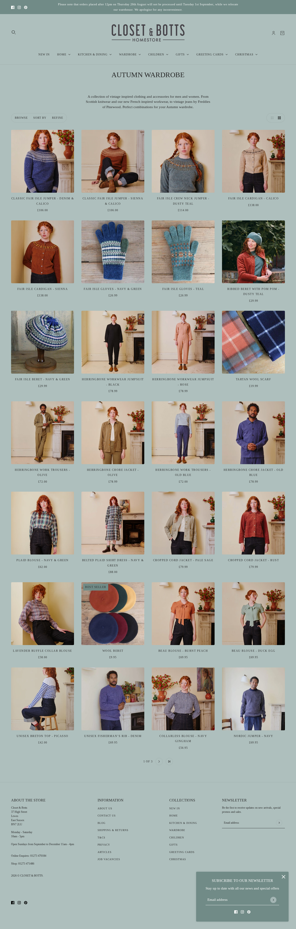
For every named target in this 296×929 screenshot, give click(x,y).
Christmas (177, 859)
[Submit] (273, 900)
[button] (271, 117)
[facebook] (12, 7)
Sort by (39, 117)
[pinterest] (25, 7)
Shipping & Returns (113, 830)
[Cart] (282, 33)
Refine (57, 117)
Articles (104, 852)
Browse (21, 117)
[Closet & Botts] (148, 33)
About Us (105, 808)
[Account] (273, 33)
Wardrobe (177, 830)
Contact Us (107, 815)
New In (174, 808)
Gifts (173, 844)
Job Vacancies (109, 859)
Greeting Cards (181, 852)
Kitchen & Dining (183, 823)
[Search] (13, 32)
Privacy (104, 844)
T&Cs (101, 837)
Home (173, 815)
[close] (283, 876)
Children (176, 837)
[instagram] (19, 7)
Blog (101, 823)
